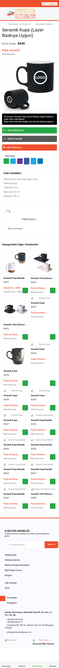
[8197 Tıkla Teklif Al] (25, 290)
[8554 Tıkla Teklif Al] (25, 506)
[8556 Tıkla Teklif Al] (25, 457)
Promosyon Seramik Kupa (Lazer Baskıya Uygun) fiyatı (27, 117)
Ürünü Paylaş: (10, 156)
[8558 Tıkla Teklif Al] (52, 506)
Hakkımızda (10, 555)
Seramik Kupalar (44, 24)
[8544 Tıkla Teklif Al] (52, 290)
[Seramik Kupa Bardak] (16, 262)
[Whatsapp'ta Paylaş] (6, 161)
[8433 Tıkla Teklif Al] (25, 383)
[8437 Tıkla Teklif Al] (25, 432)
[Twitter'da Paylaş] (33, 161)
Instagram (11, 603)
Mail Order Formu (13, 570)
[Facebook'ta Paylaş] (26, 161)
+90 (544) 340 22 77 (15, 622)
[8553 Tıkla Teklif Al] (25, 481)
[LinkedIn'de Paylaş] (40, 161)
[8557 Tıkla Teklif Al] (52, 481)
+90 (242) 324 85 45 (15, 619)
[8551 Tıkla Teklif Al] (25, 337)
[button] (53, 14)
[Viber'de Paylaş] (20, 161)
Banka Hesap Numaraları (17, 565)
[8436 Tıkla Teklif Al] (52, 407)
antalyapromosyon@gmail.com (19, 632)
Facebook (11, 598)
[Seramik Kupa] (43, 298)
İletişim (8, 575)
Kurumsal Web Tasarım (43, 644)
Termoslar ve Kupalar (19, 24)
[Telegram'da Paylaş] (13, 161)
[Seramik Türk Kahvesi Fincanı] (43, 262)
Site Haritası (11, 583)
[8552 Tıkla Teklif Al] (52, 457)
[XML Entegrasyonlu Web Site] (16, 641)
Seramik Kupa (37, 303)
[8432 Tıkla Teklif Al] (52, 337)
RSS (7, 588)
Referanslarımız (12, 560)
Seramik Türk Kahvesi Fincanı (18, 324)
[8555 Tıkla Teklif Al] (52, 432)
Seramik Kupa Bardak (14, 278)
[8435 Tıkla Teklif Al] (25, 407)
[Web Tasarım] (43, 640)
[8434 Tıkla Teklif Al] (52, 383)
